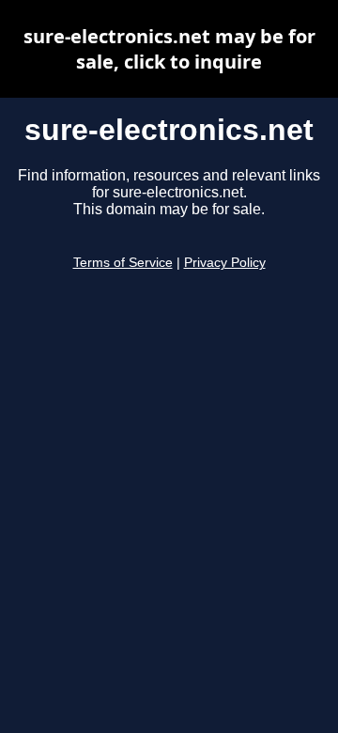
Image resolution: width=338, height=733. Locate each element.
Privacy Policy (225, 263)
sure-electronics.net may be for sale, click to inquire (169, 48)
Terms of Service (123, 263)
